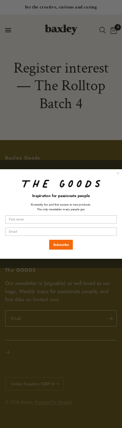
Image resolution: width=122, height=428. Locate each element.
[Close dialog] (118, 173)
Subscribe (61, 244)
